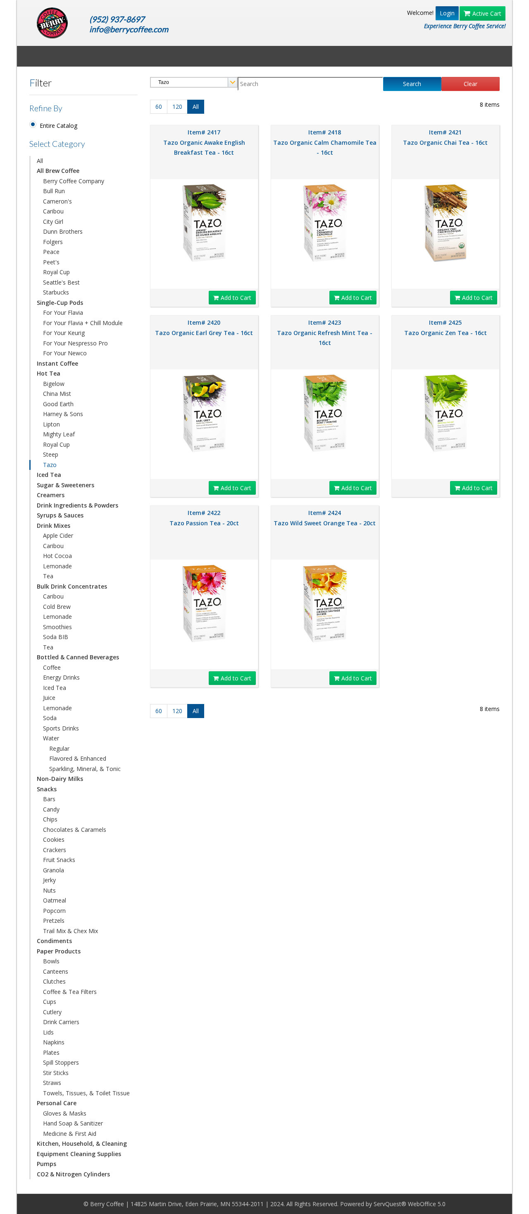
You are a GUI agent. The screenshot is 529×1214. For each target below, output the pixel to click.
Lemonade (57, 566)
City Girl (53, 221)
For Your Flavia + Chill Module (83, 323)
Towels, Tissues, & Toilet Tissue (86, 1093)
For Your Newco (65, 353)
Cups (49, 1002)
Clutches (54, 981)
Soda (50, 718)
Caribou (53, 211)
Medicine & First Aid (69, 1133)
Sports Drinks (61, 728)
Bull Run (54, 191)
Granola (53, 870)
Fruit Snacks (59, 860)
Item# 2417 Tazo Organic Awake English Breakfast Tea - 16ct (204, 142)
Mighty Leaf (59, 434)
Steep (50, 454)
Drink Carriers (61, 1022)
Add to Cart (236, 298)
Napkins (53, 1042)
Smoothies (57, 627)
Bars (49, 799)
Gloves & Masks (64, 1113)
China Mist (57, 393)
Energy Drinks (61, 677)
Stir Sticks (56, 1073)
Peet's (51, 262)
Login (447, 13)
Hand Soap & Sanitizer (73, 1123)
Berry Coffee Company (73, 181)
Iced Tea (54, 688)
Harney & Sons (63, 414)
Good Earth (58, 404)
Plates (51, 1052)
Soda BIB (55, 637)
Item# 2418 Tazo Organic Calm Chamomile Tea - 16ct (324, 142)
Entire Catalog (58, 125)
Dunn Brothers (63, 231)
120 (177, 106)
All (40, 161)
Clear (470, 84)
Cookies (53, 839)
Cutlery (52, 1012)
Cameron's (57, 201)
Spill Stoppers (61, 1062)
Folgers (53, 242)
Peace (51, 252)
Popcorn (54, 911)
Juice (49, 698)
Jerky (49, 880)
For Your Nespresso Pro (75, 343)
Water (51, 738)
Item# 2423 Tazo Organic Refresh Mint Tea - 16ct (324, 332)
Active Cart (486, 13)
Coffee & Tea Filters (70, 992)
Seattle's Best (61, 282)
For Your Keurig (64, 333)
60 (158, 106)
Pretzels (53, 920)
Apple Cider (58, 535)
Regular (59, 748)
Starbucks (56, 292)
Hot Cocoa (57, 556)
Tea (48, 576)
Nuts (49, 890)
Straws (52, 1083)
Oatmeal (54, 900)
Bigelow (53, 384)
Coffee (52, 667)
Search (412, 84)
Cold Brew (57, 607)
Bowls (51, 961)
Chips (50, 819)
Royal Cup (56, 272)
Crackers (54, 850)
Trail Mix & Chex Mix (70, 931)
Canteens (55, 971)
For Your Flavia (63, 312)
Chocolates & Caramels (74, 829)
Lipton (51, 424)
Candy (51, 809)
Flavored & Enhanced (77, 758)
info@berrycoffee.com (128, 29)
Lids (48, 1032)
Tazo (50, 465)
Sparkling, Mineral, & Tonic (85, 769)
